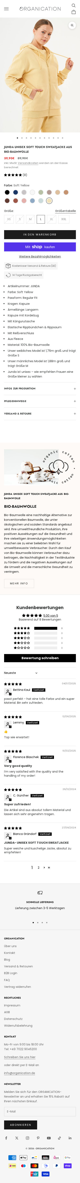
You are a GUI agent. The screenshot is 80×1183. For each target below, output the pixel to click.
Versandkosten (28, 163)
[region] (40, 902)
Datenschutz (13, 1019)
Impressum (12, 1005)
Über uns (10, 946)
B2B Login (10, 973)
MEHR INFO (19, 583)
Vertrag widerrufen (17, 987)
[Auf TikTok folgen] (59, 1138)
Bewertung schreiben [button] (40, 658)
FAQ (7, 980)
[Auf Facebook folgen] (6, 1138)
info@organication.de (19, 1073)
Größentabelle (65, 211)
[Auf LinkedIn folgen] (70, 1138)
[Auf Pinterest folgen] (38, 1138)
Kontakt (9, 953)
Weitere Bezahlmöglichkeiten (40, 256)
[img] (13, 684)
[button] (13, 175)
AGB (7, 1012)
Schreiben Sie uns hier (19, 1057)
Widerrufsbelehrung (18, 1026)
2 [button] (38, 868)
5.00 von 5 (50, 616)
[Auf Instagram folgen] (27, 1138)
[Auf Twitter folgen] (17, 1138)
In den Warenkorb (39, 234)
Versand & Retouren (18, 966)
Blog (7, 960)
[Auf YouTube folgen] (49, 1138)
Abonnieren (20, 1125)
